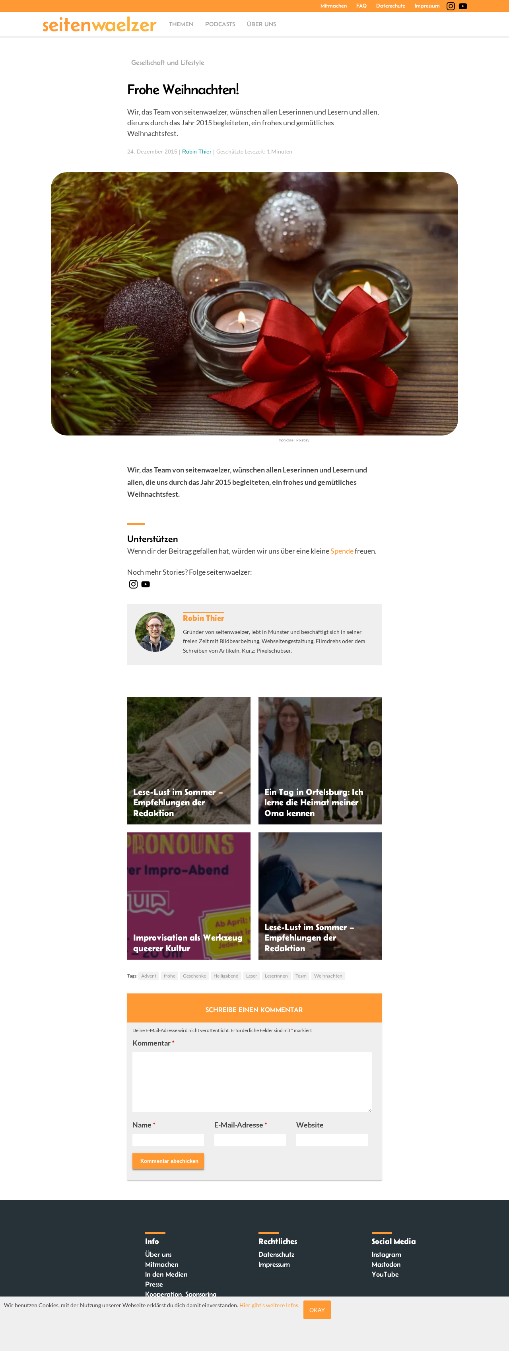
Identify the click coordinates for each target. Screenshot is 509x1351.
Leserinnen (276, 976)
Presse (154, 1284)
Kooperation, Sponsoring (180, 1294)
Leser (251, 976)
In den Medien (166, 1274)
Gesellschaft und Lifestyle (167, 62)
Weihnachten (328, 976)
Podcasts (220, 24)
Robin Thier (197, 151)
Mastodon (386, 1264)
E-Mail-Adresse (240, 1124)
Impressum (427, 5)
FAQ (361, 5)
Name (143, 1124)
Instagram (386, 1254)
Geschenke (194, 976)
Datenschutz (390, 5)
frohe (169, 976)
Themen (181, 24)
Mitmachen (334, 5)
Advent (148, 976)
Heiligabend (226, 976)
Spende (342, 550)
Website (310, 1124)
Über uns (261, 24)
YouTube (385, 1274)
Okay (317, 1309)
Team (301, 976)
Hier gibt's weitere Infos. (269, 1305)
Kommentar (153, 1042)
